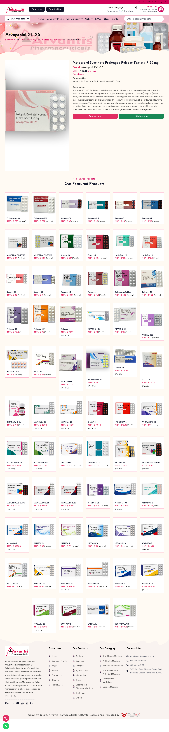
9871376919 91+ (149, 12)
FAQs (98, 18)
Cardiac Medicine (51, 39)
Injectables (81, 675)
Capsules (80, 661)
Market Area (57, 685)
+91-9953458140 (138, 660)
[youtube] (17, 703)
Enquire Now (55, 9)
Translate (128, 11)
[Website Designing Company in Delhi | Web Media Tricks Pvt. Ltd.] (131, 715)
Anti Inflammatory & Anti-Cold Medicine (112, 672)
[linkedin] (31, 703)
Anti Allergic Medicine (112, 656)
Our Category (73, 18)
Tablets (79, 656)
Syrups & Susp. (83, 670)
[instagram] (27, 703)
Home (41, 18)
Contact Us (57, 675)
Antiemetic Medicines (113, 665)
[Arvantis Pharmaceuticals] (15, 9)
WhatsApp (142, 116)
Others (79, 697)
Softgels (80, 665)
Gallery (89, 18)
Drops (78, 680)
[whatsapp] (22, 703)
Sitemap (55, 680)
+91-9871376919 (137, 665)
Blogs (106, 18)
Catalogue (37, 9)
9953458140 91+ (148, 9)
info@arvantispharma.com (142, 656)
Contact (116, 18)
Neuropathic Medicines (108, 680)
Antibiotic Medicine (111, 661)
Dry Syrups (81, 693)
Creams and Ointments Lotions (84, 687)
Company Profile (55, 18)
